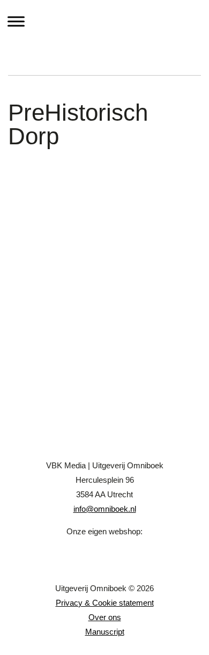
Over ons (104, 617)
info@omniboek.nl (104, 508)
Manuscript (104, 631)
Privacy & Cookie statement (105, 602)
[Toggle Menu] (16, 21)
